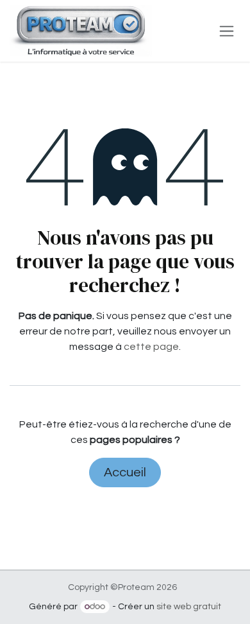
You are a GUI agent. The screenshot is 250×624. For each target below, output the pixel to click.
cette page (151, 347)
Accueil (125, 472)
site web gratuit (188, 606)
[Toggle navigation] (226, 31)
